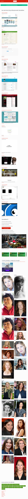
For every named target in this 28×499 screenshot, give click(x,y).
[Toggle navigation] (26, 1)
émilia (2, 484)
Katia (4, 487)
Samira (8, 484)
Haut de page (3, 494)
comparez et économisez (22, 261)
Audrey (19, 487)
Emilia (13, 487)
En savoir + (3, 27)
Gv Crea (3, 155)
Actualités (3, 491)
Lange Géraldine (4, 184)
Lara (2, 487)
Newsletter (3, 496)
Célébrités (15, 1)
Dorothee (16, 487)
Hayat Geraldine (4, 167)
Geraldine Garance (5, 138)
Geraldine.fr (2, 1)
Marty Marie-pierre (5, 201)
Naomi (11, 484)
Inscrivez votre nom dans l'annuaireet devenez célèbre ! (6, 228)
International (3, 493)
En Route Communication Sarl (7, 110)
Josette (7, 487)
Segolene (5, 484)
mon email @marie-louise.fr (16, 484)
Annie (21, 487)
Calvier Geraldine (4, 12)
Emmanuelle (10, 487)
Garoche (3, 125)
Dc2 (2, 29)
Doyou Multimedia (5, 46)
